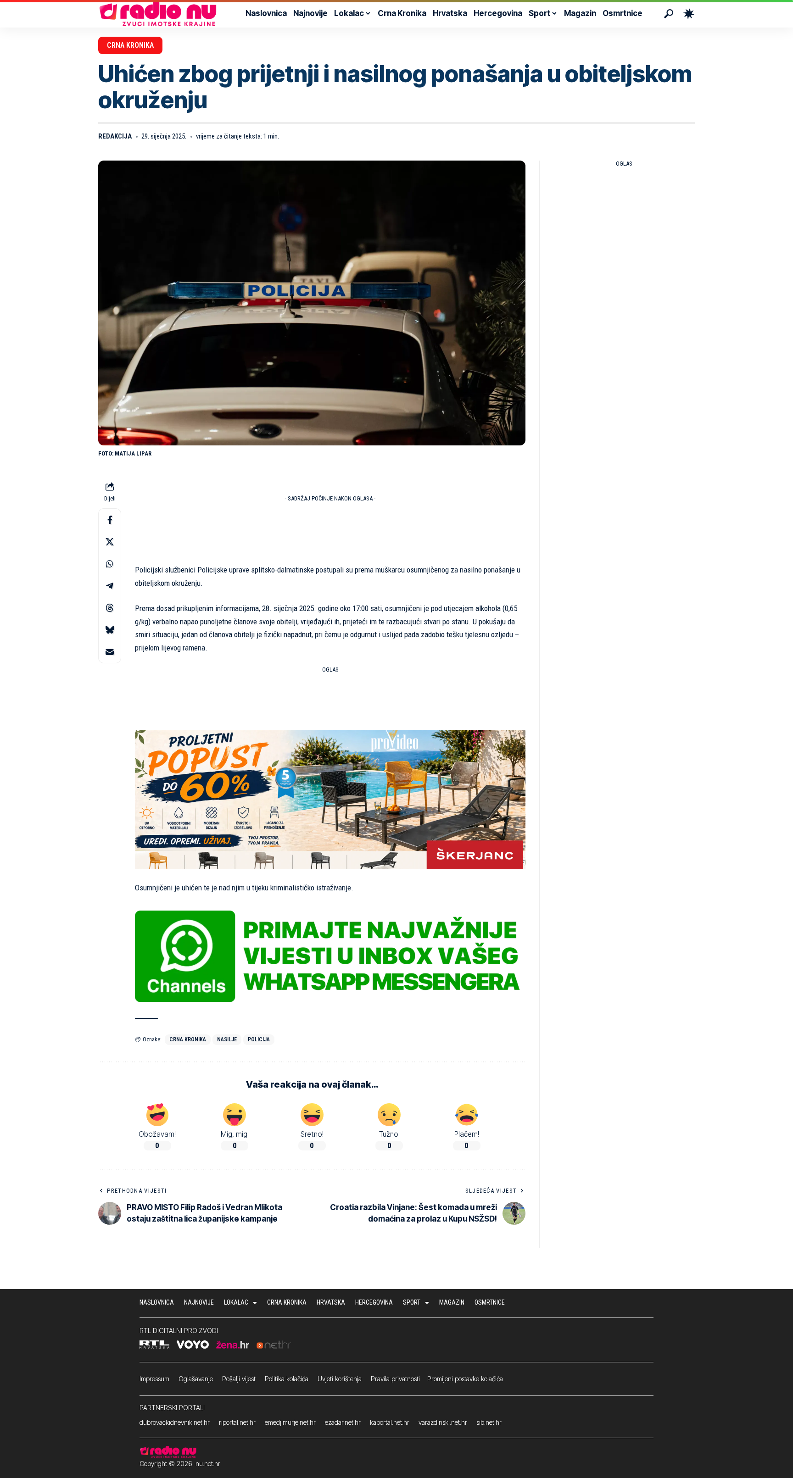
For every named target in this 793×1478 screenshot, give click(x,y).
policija (259, 1039)
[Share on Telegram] (110, 586)
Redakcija (115, 136)
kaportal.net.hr (389, 1422)
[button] (668, 13)
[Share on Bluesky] (110, 630)
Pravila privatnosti (395, 1379)
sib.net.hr (489, 1422)
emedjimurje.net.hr (290, 1422)
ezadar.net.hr (343, 1422)
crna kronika (187, 1039)
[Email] (110, 652)
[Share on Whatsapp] (110, 564)
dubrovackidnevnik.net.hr (175, 1422)
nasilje (227, 1039)
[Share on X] (110, 542)
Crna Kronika (130, 45)
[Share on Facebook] (110, 520)
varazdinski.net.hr (443, 1422)
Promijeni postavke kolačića (465, 1379)
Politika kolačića (286, 1379)
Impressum (154, 1379)
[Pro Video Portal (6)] (330, 799)
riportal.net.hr (237, 1422)
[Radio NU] (158, 14)
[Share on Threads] (110, 608)
